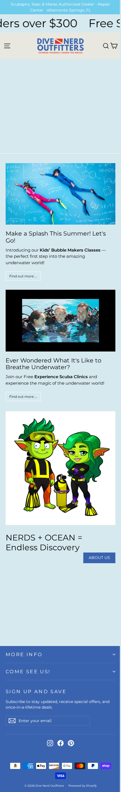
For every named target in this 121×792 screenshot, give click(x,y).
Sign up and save (36, 691)
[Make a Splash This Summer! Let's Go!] (60, 194)
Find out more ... (23, 276)
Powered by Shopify (82, 786)
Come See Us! (28, 671)
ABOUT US (99, 557)
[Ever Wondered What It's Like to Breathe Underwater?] (60, 320)
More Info (24, 654)
